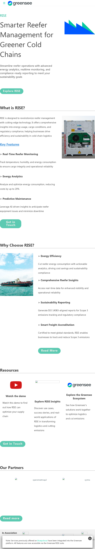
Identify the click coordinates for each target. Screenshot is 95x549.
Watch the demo (16, 396)
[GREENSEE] (20, 3)
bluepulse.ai (42, 540)
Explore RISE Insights (47, 401)
